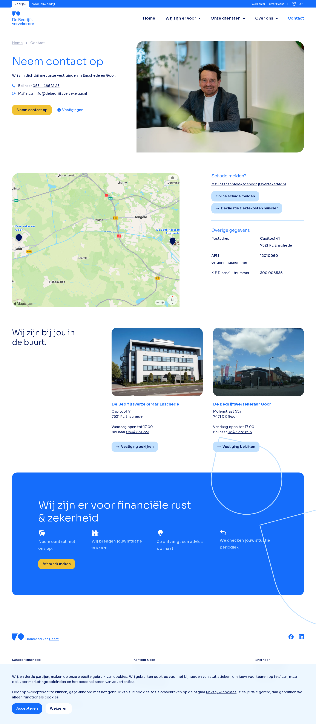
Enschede (91, 75)
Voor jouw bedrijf (43, 4)
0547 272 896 (240, 432)
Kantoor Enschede (26, 660)
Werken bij (258, 4)
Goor (110, 75)
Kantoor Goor (144, 660)
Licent (54, 639)
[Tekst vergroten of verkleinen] (301, 4)
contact (59, 541)
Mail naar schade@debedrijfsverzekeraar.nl (248, 184)
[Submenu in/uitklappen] (198, 18)
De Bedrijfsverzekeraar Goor (242, 404)
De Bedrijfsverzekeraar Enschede (145, 404)
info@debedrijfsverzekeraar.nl (60, 93)
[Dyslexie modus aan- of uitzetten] (294, 4)
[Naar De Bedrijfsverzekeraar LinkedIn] (301, 636)
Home (17, 43)
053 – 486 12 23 (46, 86)
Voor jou (20, 4)
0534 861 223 (137, 432)
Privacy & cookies (221, 692)
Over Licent (276, 4)
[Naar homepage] (23, 18)
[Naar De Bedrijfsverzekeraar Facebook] (291, 636)
